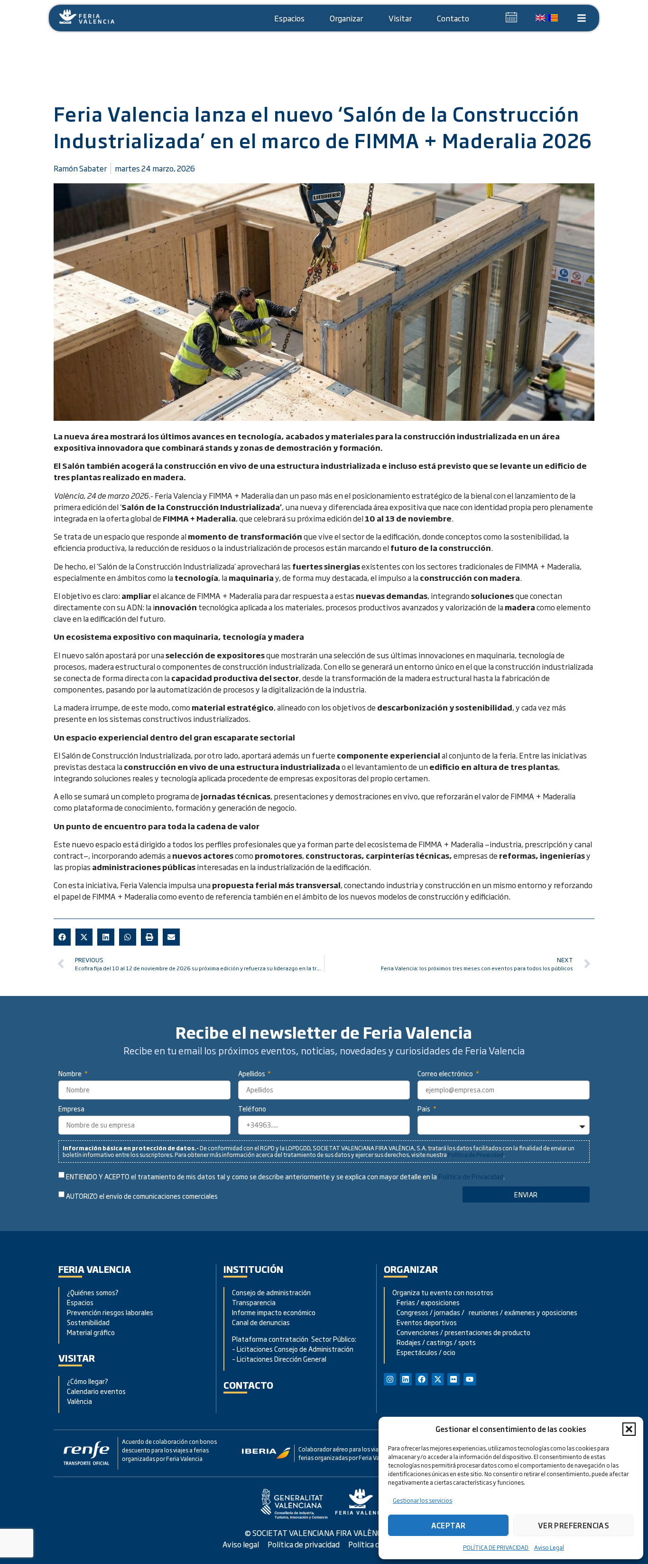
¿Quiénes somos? (93, 1292)
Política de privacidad (304, 1544)
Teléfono (252, 1109)
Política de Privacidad (475, 1154)
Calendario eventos (96, 1391)
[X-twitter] (438, 1379)
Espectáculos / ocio (423, 1352)
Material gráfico (91, 1332)
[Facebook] (422, 1379)
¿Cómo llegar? (88, 1381)
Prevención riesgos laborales (110, 1312)
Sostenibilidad (88, 1322)
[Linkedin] (406, 1379)
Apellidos (252, 1074)
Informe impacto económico (273, 1312)
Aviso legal (240, 1544)
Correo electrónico (445, 1074)
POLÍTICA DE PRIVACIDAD (496, 1547)
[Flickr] (453, 1379)
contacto (248, 1385)
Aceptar (448, 1525)
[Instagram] (390, 1379)
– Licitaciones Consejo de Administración (292, 1349)
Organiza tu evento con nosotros (443, 1292)
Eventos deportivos (427, 1322)
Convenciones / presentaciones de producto (461, 1332)
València (79, 1401)
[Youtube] (469, 1379)
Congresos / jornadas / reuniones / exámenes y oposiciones (484, 1312)
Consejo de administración (271, 1292)
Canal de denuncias (261, 1322)
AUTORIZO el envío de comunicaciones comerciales (142, 1196)
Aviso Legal (549, 1547)
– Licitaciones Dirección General (279, 1359)
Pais (424, 1109)
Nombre (70, 1074)
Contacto (453, 18)
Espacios (289, 18)
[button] (629, 1429)
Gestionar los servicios (422, 1500)
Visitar (400, 18)
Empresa (71, 1109)
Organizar (346, 18)
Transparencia (254, 1302)
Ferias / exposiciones (426, 1302)
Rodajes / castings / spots (434, 1342)
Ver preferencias (573, 1525)
